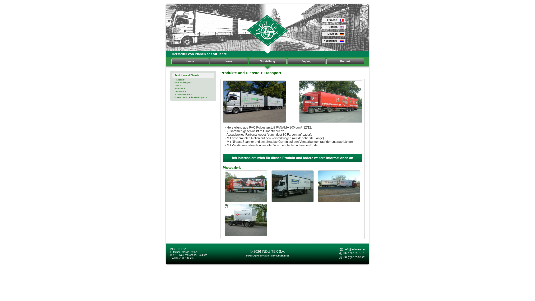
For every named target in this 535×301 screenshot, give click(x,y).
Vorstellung (267, 61)
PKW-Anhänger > (183, 83)
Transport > (180, 80)
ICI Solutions (282, 256)
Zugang (306, 61)
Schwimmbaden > (183, 94)
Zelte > (178, 85)
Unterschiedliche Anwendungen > (191, 97)
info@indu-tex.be (355, 249)
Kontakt (345, 61)
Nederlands (331, 40)
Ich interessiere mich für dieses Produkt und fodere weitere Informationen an (292, 158)
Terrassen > (180, 91)
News (228, 61)
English (333, 27)
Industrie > (180, 88)
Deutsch (332, 33)
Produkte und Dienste (187, 75)
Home (190, 61)
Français (332, 20)
